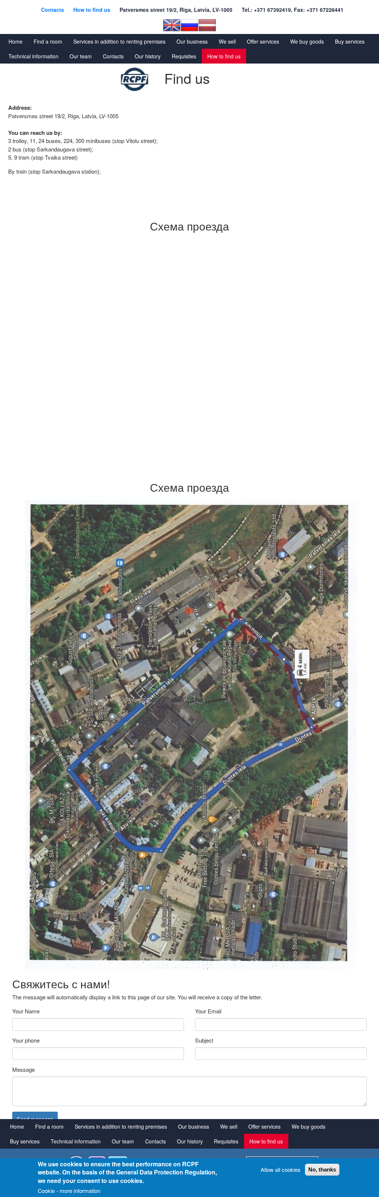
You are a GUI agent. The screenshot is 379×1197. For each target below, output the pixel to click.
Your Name (26, 1011)
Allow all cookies (281, 1169)
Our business (192, 41)
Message (23, 1069)
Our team (81, 56)
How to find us (91, 9)
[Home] (134, 80)
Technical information (33, 56)
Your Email (208, 1011)
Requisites (184, 56)
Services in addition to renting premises (119, 41)
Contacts (52, 9)
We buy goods (307, 41)
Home (16, 41)
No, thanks (322, 1169)
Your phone (26, 1040)
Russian (189, 25)
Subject (204, 1040)
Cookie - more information (69, 1190)
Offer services (263, 41)
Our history (148, 56)
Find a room (48, 41)
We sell (227, 41)
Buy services (350, 41)
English (172, 25)
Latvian (207, 25)
